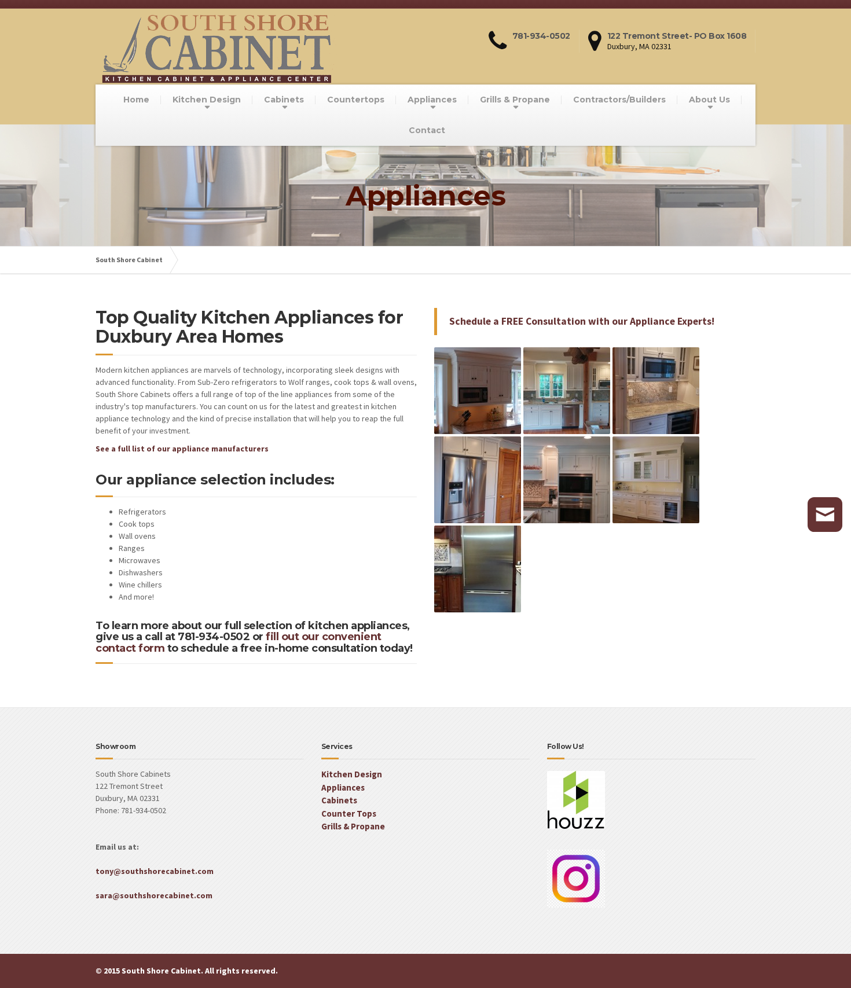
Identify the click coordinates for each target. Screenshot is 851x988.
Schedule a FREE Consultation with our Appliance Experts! (581, 321)
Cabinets (284, 99)
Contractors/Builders (619, 99)
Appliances (432, 99)
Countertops (355, 99)
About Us (709, 99)
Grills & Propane (515, 99)
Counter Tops (348, 813)
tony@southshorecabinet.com (155, 871)
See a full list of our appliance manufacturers (182, 448)
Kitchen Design (207, 99)
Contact (427, 130)
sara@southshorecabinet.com (154, 895)
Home (136, 99)
